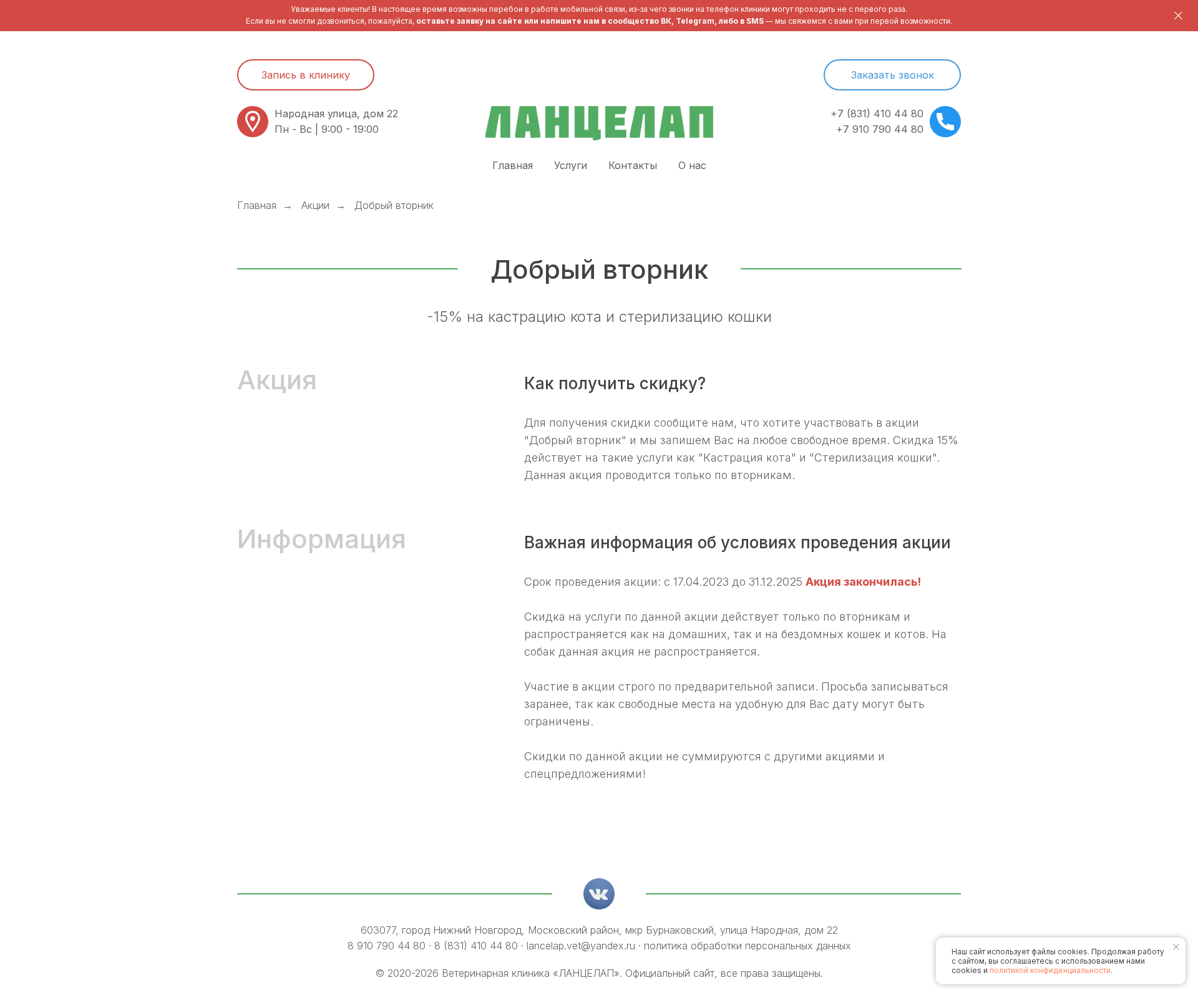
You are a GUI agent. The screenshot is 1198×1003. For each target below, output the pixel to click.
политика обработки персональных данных (747, 945)
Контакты (632, 165)
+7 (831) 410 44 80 (876, 113)
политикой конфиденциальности (1050, 970)
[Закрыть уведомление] (1176, 947)
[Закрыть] (1178, 16)
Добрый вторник (394, 205)
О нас (692, 165)
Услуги (570, 165)
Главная (512, 165)
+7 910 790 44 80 (879, 129)
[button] (892, 74)
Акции (315, 205)
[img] (599, 893)
